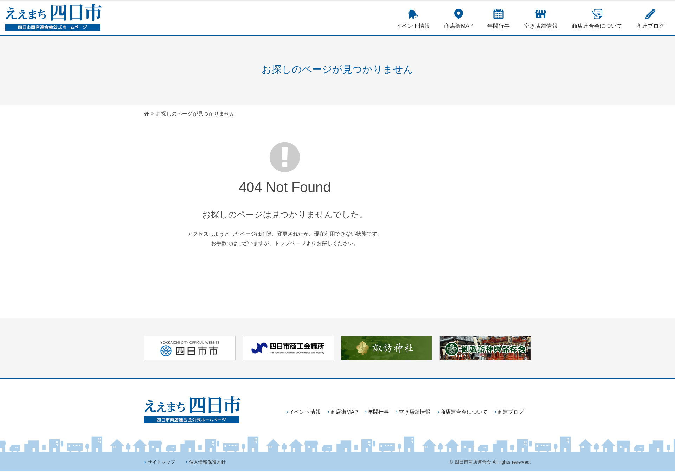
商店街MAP (458, 26)
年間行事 (498, 26)
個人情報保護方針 (207, 462)
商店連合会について (597, 26)
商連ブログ (650, 26)
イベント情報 (413, 26)
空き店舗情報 (541, 26)
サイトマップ (161, 462)
